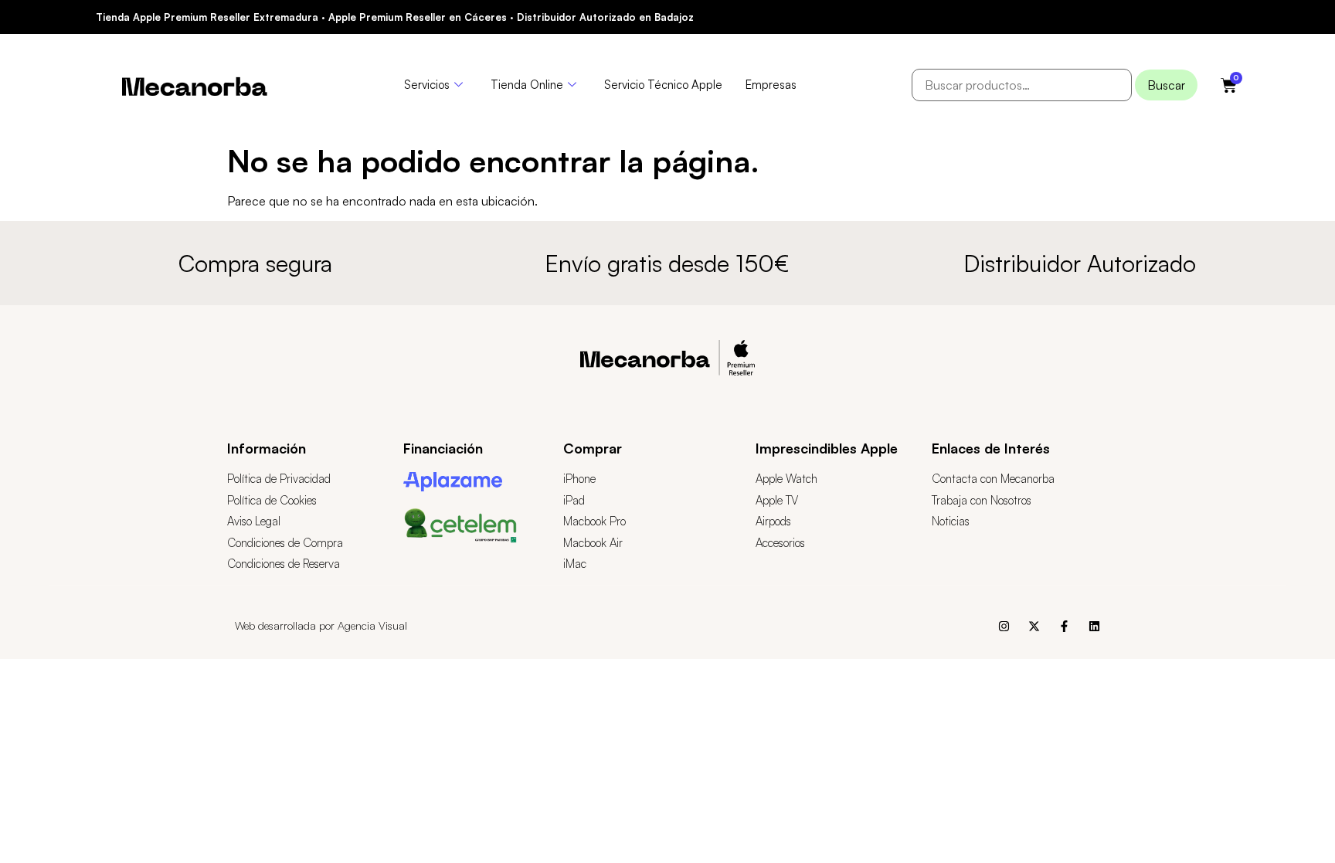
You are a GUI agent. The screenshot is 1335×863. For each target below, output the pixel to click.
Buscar (1166, 85)
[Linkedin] (1094, 626)
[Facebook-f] (1064, 626)
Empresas (771, 84)
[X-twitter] (1034, 626)
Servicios (427, 84)
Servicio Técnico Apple (663, 84)
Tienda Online (527, 84)
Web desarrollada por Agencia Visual (321, 625)
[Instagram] (1004, 626)
